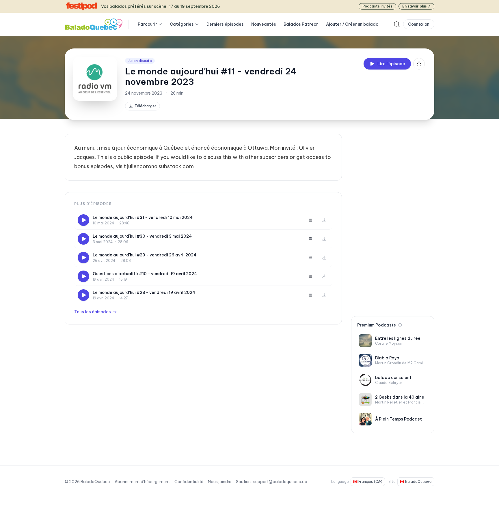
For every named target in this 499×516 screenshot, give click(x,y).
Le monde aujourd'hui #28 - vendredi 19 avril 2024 (144, 292)
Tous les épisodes (92, 311)
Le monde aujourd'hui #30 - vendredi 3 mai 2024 (142, 236)
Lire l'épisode (391, 63)
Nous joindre (219, 481)
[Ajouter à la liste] (310, 220)
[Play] (83, 220)
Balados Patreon (301, 24)
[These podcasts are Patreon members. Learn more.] (400, 325)
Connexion (418, 24)
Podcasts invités (377, 6)
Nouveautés (263, 24)
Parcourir (147, 24)
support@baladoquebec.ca (280, 481)
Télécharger (145, 106)
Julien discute (140, 61)
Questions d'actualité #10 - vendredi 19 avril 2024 (145, 273)
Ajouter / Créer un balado (352, 24)
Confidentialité (188, 481)
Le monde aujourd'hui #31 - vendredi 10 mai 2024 (143, 217)
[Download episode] (324, 220)
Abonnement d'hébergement (142, 481)
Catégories (182, 24)
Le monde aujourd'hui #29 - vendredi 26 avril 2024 (144, 255)
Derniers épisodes (225, 24)
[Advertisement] (392, 220)
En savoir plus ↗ (416, 6)
